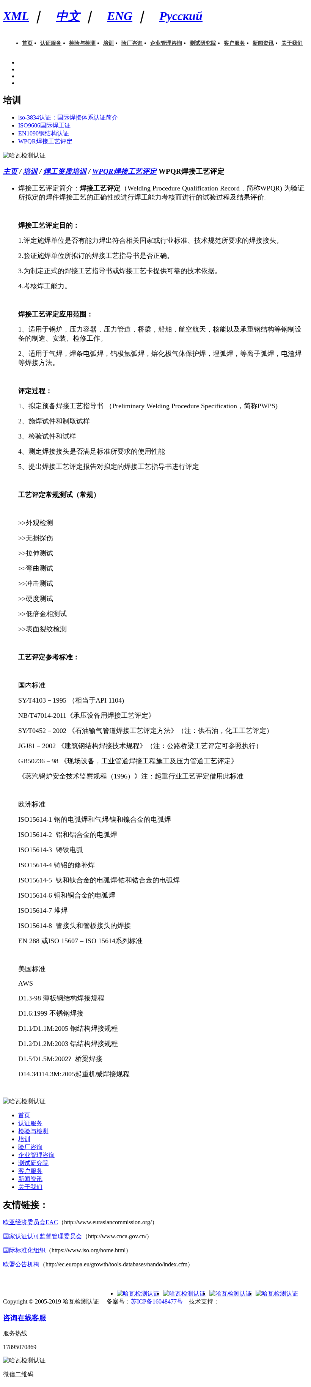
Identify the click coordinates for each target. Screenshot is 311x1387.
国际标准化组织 (24, 1250)
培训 (108, 43)
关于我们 (292, 43)
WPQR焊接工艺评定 (45, 141)
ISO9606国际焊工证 (44, 125)
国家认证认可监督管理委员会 (42, 1236)
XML (16, 16)
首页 (27, 43)
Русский (181, 16)
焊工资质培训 (64, 171)
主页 (10, 171)
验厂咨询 (132, 43)
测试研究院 (203, 43)
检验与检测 (82, 43)
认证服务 (50, 43)
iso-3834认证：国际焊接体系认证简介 (68, 117)
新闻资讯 (263, 43)
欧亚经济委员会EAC (30, 1222)
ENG (119, 16)
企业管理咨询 (166, 43)
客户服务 (234, 43)
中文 (68, 16)
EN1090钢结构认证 (43, 133)
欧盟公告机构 (21, 1264)
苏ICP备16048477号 (157, 1301)
